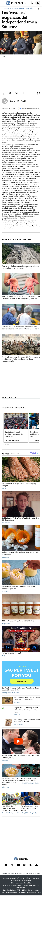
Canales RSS (6, 873)
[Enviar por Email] (22, 93)
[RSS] (31, 865)
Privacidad (36, 873)
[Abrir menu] (3, 3)
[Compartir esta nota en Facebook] (4, 93)
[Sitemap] (36, 865)
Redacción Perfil (18, 101)
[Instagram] (24, 865)
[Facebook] (6, 865)
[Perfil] (21, 860)
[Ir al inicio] (16, 3)
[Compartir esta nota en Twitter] (10, 93)
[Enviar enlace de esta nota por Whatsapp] (16, 93)
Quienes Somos (16, 873)
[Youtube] (18, 865)
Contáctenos (27, 873)
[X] (12, 865)
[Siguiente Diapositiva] (38, 426)
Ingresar (31, 3)
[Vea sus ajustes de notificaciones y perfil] (37, 3)
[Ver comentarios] (38, 9)
